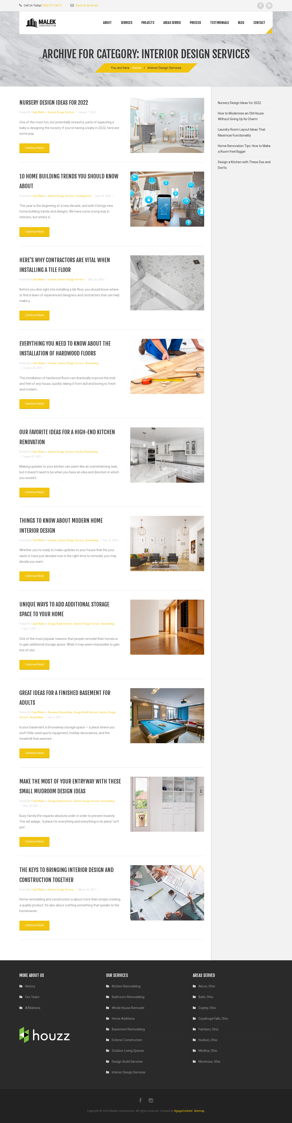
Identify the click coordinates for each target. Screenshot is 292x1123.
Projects (147, 23)
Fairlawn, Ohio (208, 1029)
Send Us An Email (87, 5)
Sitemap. (199, 1111)
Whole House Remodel (128, 1008)
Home (137, 68)
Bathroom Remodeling (128, 997)
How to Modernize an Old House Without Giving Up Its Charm (241, 116)
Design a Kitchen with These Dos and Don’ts (244, 165)
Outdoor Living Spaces (128, 1050)
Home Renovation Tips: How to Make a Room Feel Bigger (244, 148)
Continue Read (34, 148)
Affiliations (32, 1008)
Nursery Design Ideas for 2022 (53, 102)
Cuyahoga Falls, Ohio (213, 1018)
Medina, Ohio (207, 1050)
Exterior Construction (127, 1040)
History (30, 986)
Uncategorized (83, 196)
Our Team (32, 997)
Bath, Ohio (205, 997)
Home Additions (123, 1018)
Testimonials (219, 23)
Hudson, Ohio (207, 1040)
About (107, 23)
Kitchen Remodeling (87, 451)
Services (126, 23)
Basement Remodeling (60, 712)
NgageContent (183, 1111)
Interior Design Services (61, 112)
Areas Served (172, 23)
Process (195, 23)
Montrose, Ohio (209, 1061)
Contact (259, 23)
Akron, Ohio (206, 986)
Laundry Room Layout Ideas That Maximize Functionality (241, 132)
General (52, 279)
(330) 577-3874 (51, 5)
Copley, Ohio (207, 1008)
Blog (241, 23)
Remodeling (91, 363)
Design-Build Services (60, 623)
